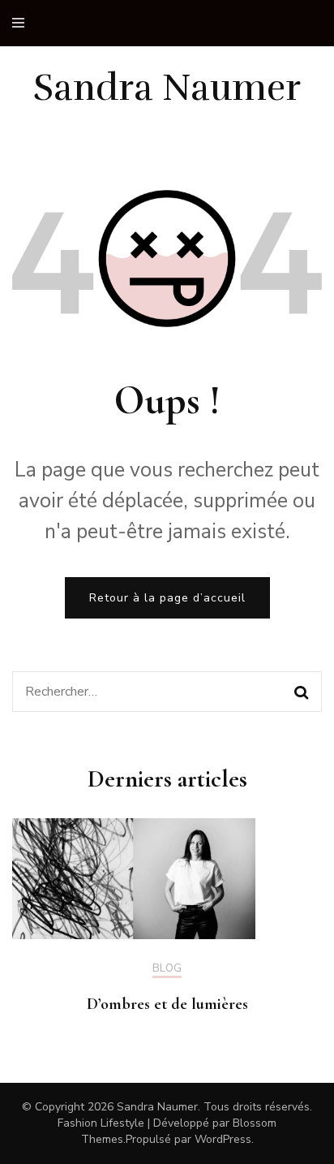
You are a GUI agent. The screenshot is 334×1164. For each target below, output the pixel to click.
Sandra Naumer (167, 87)
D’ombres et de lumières (167, 1004)
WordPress (223, 1139)
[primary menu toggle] (22, 23)
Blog (167, 969)
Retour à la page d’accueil (167, 598)
